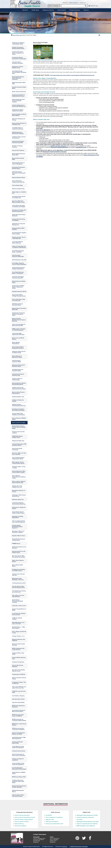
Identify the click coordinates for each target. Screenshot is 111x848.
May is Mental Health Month (17, 565)
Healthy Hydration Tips (18, 396)
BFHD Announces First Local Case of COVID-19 (18, 729)
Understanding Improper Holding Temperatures (18, 268)
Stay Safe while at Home (18, 699)
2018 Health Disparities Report (18, 791)
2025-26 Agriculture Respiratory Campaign (18, 133)
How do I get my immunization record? (25, 817)
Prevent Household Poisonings (17, 449)
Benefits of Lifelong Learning (17, 146)
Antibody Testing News (18, 662)
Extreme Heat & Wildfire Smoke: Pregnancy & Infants (18, 287)
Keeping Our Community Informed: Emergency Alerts (18, 314)
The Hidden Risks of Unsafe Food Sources (17, 128)
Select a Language (53, 5)
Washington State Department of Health (87, 815)
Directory (65, 2)
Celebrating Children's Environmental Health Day (19, 503)
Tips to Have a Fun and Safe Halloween (18, 596)
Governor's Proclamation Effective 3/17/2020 (18, 733)
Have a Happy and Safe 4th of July (19, 632)
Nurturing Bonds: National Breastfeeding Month (19, 384)
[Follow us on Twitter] (84, 838)
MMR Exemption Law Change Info (86, 825)
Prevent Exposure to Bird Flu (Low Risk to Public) (18, 472)
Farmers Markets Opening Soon (18, 658)
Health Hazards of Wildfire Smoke (19, 773)
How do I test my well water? (22, 815)
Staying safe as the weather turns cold (17, 486)
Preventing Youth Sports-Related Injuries (18, 168)
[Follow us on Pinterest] (77, 838)
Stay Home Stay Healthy (18, 702)
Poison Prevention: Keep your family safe (18, 300)
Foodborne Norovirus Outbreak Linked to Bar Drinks (18, 781)
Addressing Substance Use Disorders (19, 547)
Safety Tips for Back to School (18, 561)
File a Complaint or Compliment (54, 817)
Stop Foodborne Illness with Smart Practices (18, 795)
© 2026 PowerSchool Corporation (79, 846)
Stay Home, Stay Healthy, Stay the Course (18, 670)
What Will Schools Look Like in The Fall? (18, 623)
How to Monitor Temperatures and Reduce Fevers (19, 477)
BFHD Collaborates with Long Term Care (18, 649)
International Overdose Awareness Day (18, 374)
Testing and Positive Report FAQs (17, 742)
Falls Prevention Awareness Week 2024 (18, 256)
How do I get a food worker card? (54, 823)
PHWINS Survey (16, 543)
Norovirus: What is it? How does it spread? (19, 453)
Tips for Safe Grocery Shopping (17, 666)
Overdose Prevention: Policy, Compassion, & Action (18, 53)
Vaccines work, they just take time (18, 574)
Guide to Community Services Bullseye (87, 823)
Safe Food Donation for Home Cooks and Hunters (18, 755)
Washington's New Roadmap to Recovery (18, 579)
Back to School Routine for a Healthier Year (19, 124)
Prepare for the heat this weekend (18, 432)
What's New (19, 35)
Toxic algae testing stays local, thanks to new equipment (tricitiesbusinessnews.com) (72, 75)
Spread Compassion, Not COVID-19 (18, 640)
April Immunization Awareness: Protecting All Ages (18, 173)
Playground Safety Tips (18, 440)
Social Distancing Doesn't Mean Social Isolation (18, 711)
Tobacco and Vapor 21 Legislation (18, 759)
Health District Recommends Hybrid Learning (17, 601)
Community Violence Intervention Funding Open (19, 58)
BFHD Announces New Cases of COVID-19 (18, 715)
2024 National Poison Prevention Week (17, 304)
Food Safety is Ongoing (18, 695)
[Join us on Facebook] (90, 838)
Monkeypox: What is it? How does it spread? (18, 532)
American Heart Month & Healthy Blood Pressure (18, 95)
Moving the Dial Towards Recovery (18, 644)
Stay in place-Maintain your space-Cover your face (19, 687)
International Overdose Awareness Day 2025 (18, 142)
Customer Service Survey (18, 751)
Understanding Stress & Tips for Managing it (18, 163)
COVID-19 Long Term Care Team (19, 692)
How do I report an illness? (22, 821)
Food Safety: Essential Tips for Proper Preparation (19, 264)
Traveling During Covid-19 (19, 583)
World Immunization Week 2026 (19, 83)
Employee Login (94, 5)
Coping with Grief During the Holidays (18, 220)
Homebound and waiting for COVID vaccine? (18, 570)
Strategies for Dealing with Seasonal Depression (19, 210)
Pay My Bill (49, 815)
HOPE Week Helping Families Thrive (17, 437)
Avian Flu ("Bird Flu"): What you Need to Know (18, 201)
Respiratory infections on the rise (18, 491)
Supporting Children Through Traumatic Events (19, 295)
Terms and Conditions (20, 825)
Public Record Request (52, 821)
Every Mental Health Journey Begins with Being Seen (19, 72)
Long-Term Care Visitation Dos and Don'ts (19, 614)
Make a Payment (73, 2)
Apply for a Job (50, 819)
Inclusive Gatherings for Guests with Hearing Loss (19, 106)
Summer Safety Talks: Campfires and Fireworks (18, 414)
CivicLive (64, 846)
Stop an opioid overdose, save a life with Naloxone (18, 521)
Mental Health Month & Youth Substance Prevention (18, 78)
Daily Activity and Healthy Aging (18, 282)
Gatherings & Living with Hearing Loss (18, 224)
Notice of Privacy (19, 823)
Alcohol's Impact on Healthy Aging (17, 379)
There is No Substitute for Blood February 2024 (18, 325)
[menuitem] (25, 10)
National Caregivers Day (18, 188)
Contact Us (82, 2)
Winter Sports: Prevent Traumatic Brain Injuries (18, 462)
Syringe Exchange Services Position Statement (19, 786)
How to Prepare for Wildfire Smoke (19, 418)
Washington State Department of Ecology (88, 821)
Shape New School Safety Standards (18, 215)
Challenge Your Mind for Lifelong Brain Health (18, 43)
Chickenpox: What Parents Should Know (19, 495)
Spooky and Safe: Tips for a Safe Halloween (19, 238)
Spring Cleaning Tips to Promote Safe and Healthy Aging (19, 427)
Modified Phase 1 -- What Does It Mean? (18, 627)
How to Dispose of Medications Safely (17, 356)
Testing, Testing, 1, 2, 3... (18, 636)
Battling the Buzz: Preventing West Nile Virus (19, 405)
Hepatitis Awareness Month (19, 291)
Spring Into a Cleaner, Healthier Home (17, 67)
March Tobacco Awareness (19, 91)
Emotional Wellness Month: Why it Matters (19, 115)
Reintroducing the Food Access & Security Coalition (18, 100)
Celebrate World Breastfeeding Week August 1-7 (17, 526)
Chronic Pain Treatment (18, 150)
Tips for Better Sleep (17, 185)
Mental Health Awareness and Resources (18, 539)
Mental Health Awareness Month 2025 (18, 154)
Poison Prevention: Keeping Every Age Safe (18, 181)
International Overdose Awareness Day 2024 (18, 277)
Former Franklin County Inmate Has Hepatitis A (18, 764)
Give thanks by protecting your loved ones (19, 591)
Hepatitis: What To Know (18, 535)
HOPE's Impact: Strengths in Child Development (18, 329)
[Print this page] (99, 35)
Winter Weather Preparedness (16, 343)
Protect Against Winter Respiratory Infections (18, 347)
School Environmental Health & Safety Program (18, 512)
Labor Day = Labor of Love (19, 605)
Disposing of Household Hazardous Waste (18, 365)
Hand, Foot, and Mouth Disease (18, 338)
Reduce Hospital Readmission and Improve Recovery (19, 320)
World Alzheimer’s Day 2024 (19, 259)
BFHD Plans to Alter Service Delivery (19, 724)
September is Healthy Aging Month (17, 517)
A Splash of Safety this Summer (18, 400)
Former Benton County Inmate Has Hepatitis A (18, 747)
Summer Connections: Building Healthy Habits (18, 48)
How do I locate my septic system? (24, 819)
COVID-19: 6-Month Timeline (17, 618)
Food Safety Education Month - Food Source (18, 273)
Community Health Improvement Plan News (18, 334)
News (14, 35)
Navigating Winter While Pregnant (18, 229)
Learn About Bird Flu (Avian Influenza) (17, 242)
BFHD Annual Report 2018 (19, 776)
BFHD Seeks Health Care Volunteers (18, 706)
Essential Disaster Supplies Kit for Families (19, 233)
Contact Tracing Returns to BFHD (19, 609)
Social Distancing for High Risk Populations (19, 738)
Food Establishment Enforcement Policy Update (19, 768)
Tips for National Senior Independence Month (18, 458)
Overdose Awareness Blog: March (19, 87)
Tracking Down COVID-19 (18, 674)
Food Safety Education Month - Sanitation (18, 251)
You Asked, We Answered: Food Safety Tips (19, 197)
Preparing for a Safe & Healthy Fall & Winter (17, 110)
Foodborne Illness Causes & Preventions (19, 137)
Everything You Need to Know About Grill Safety (18, 409)
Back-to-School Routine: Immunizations (18, 393)
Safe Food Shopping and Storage (18, 119)
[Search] (85, 5)
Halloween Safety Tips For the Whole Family (19, 352)
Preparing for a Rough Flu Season (19, 508)
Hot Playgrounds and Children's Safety (17, 370)
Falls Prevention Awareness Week (16, 361)
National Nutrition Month (18, 177)
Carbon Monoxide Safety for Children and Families (18, 206)
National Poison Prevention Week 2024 (19, 309)
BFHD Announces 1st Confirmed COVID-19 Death (19, 720)
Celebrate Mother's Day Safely (18, 653)
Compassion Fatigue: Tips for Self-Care (19, 683)
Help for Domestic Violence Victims (19, 678)
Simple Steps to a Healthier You (19, 192)
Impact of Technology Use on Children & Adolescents (19, 247)
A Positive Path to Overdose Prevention (17, 62)
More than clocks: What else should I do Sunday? (18, 556)
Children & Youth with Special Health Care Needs (19, 388)
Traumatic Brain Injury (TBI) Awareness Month (19, 444)
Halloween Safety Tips (18, 499)
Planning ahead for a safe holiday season (18, 552)
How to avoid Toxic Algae (18, 422)
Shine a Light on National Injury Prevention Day (18, 482)
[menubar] (55, 10)
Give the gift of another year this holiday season (18, 587)
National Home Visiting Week (18, 159)
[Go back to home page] (26, 4)
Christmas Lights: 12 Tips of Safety (18, 467)
